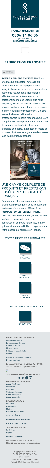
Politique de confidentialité (16, 351)
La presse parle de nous (15, 343)
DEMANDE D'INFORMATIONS (18, 419)
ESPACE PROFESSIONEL (17, 423)
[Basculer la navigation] (25, 50)
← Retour (8, 72)
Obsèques (10, 404)
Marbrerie (9, 409)
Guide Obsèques (13, 384)
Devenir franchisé (13, 360)
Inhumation (10, 387)
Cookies (9, 353)
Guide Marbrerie (13, 397)
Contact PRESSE (13, 346)
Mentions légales (12, 348)
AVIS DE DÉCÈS (13, 415)
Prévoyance (10, 406)
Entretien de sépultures (15, 412)
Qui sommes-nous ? (14, 340)
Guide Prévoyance (13, 395)
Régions (9, 433)
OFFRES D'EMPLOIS (14, 436)
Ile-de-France (11, 430)
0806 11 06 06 (25, 35)
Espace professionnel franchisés (18, 357)
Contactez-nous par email (25, 41)
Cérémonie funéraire (14, 392)
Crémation (10, 389)
